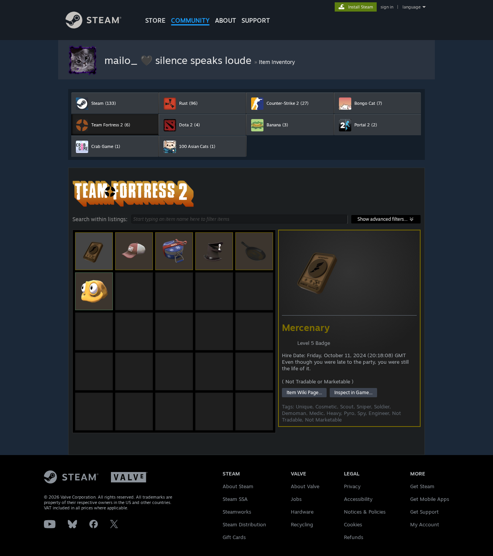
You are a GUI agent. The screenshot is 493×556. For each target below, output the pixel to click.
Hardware (302, 512)
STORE (155, 20)
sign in (387, 7)
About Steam (238, 486)
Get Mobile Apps (429, 499)
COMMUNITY (190, 20)
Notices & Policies (365, 512)
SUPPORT (255, 20)
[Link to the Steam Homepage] (93, 26)
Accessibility (358, 499)
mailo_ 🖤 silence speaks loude (179, 60)
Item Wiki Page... (304, 392)
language (411, 7)
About (225, 20)
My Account (424, 524)
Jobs (296, 499)
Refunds (353, 537)
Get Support (424, 512)
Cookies (353, 524)
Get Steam (422, 486)
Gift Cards (234, 537)
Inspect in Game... (353, 392)
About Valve (305, 486)
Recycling (302, 524)
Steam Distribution (244, 524)
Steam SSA (235, 499)
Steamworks (237, 512)
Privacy (352, 486)
